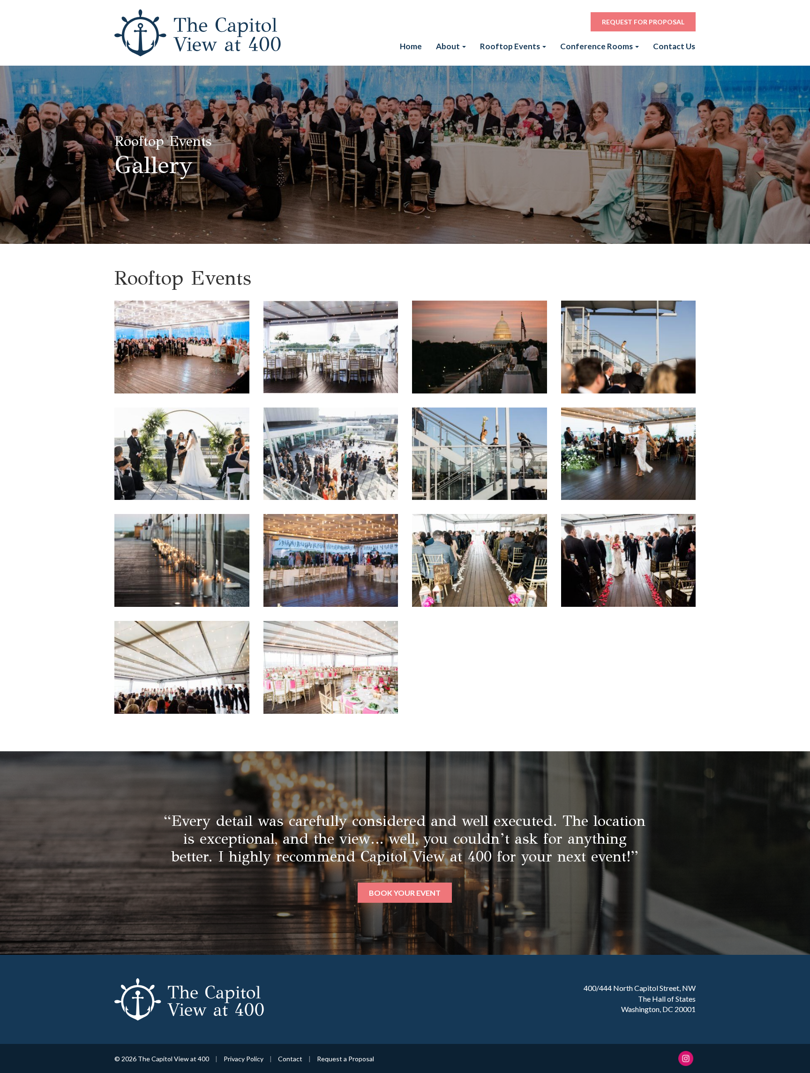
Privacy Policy (243, 1059)
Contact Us (674, 46)
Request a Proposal (345, 1059)
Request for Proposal (643, 22)
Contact (290, 1059)
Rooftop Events (510, 46)
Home (411, 46)
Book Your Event (405, 874)
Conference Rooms (597, 46)
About (448, 46)
